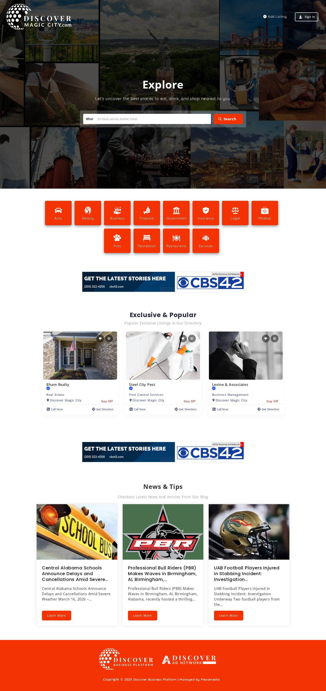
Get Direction (105, 409)
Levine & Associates (230, 384)
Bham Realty (57, 384)
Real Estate (55, 395)
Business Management (230, 395)
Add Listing (277, 16)
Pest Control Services (146, 395)
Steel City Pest (142, 384)
